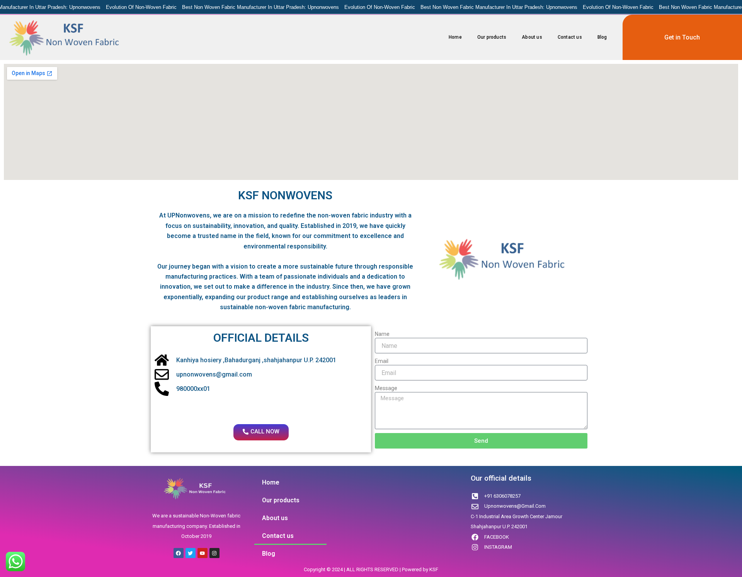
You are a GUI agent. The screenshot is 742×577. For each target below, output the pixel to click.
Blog (602, 37)
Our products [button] (491, 37)
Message (386, 388)
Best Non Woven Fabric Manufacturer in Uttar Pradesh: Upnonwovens (253, 7)
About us (532, 37)
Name (382, 334)
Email (381, 361)
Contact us (570, 37)
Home (455, 37)
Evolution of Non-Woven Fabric (134, 7)
